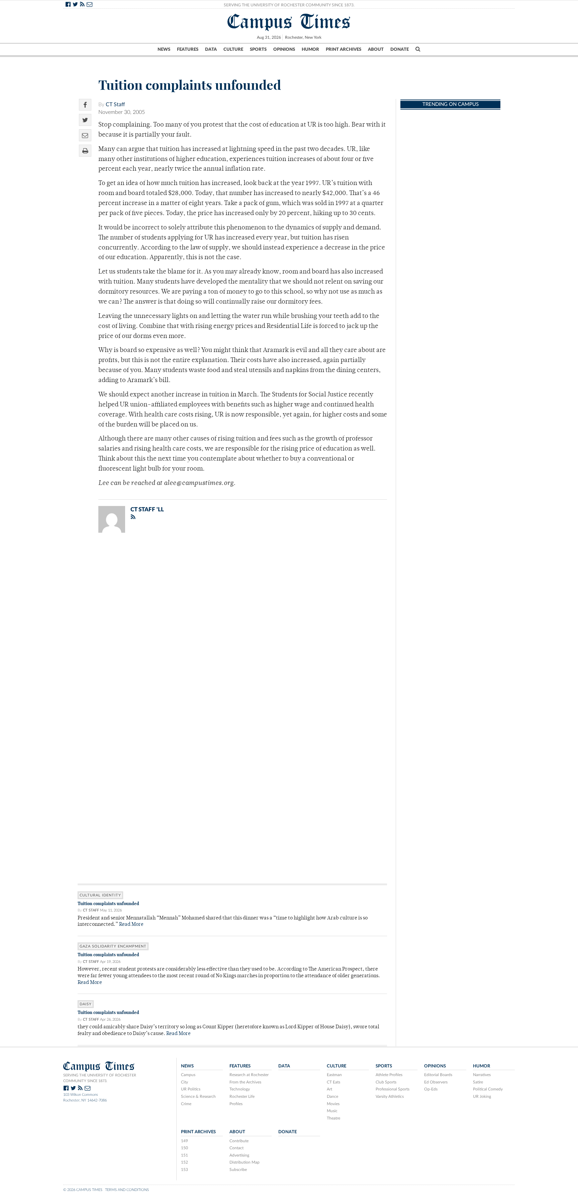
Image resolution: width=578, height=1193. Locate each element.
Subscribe (238, 1170)
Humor (310, 49)
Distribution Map (244, 1162)
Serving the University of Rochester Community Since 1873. (289, 5)
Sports (258, 49)
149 (184, 1141)
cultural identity (100, 895)
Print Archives (343, 49)
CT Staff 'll (147, 509)
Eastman (334, 1075)
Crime (186, 1104)
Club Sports (386, 1082)
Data (211, 49)
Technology (239, 1089)
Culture (233, 49)
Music (332, 1111)
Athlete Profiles (389, 1075)
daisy (86, 1004)
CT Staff (115, 104)
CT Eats (333, 1082)
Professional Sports (392, 1089)
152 (184, 1162)
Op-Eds (431, 1089)
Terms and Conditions (127, 1190)
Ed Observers (436, 1082)
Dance (332, 1096)
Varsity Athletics (390, 1096)
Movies (333, 1104)
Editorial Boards (438, 1075)
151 (184, 1155)
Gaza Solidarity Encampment (113, 946)
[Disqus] (232, 624)
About (376, 49)
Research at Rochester (249, 1075)
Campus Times (289, 21)
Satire (478, 1082)
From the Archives (245, 1082)
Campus (188, 1075)
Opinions (284, 49)
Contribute (239, 1141)
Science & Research (198, 1096)
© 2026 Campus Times (82, 1190)
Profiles (236, 1104)
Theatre (333, 1118)
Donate (399, 49)
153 (184, 1170)
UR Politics (190, 1089)
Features (187, 49)
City (184, 1082)
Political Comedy (488, 1089)
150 (184, 1148)
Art (329, 1089)
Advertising (239, 1155)
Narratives (482, 1075)
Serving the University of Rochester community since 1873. (99, 1078)
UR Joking (482, 1096)
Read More (131, 924)
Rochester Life (242, 1096)
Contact (236, 1148)
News (164, 49)
